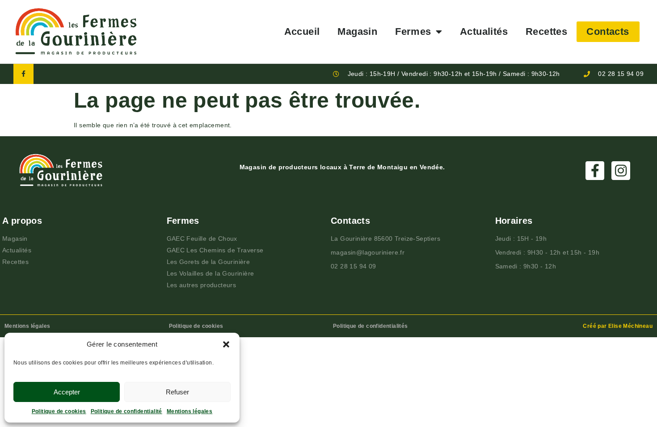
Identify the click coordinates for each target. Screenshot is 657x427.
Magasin (357, 31)
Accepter (67, 392)
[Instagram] (620, 170)
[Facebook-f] (23, 74)
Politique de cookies (59, 411)
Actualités (484, 31)
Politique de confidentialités (370, 326)
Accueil (302, 31)
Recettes (546, 31)
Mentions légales (189, 411)
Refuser (177, 392)
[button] (226, 344)
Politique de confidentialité (126, 411)
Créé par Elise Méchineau (618, 326)
